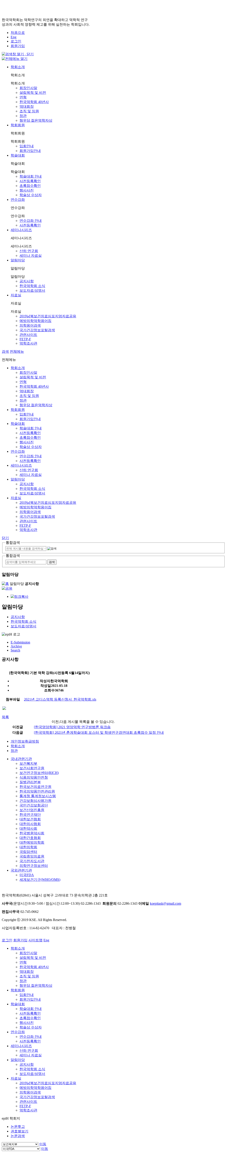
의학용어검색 (30, 325)
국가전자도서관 (32, 861)
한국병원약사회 (32, 833)
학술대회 (18, 155)
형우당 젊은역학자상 (36, 120)
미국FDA (27, 875)
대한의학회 (28, 847)
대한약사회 (28, 828)
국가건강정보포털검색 (37, 330)
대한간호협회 (30, 838)
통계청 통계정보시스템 (38, 796)
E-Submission (20, 642)
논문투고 (18, 1126)
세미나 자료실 (31, 255)
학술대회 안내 (31, 176)
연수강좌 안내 (31, 220)
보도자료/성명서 (32, 290)
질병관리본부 (30, 782)
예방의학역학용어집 (35, 321)
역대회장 (27, 106)
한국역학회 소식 (32, 286)
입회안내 (27, 146)
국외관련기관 (21, 870)
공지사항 (27, 281)
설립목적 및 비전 (33, 92)
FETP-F (25, 339)
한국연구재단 (30, 814)
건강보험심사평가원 (35, 801)
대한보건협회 (30, 819)
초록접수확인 (30, 186)
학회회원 (18, 125)
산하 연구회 (29, 251)
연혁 (23, 97)
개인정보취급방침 (25, 741)
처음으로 (18, 32)
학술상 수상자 (31, 195)
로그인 (16, 41)
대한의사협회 (30, 824)
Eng (13, 37)
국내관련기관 (21, 759)
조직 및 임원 (29, 111)
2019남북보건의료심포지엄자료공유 (48, 316)
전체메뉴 (17, 351)
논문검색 (18, 1136)
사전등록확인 (30, 181)
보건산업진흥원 (32, 810)
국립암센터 (28, 852)
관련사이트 (28, 335)
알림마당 (18, 260)
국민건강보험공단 (34, 805)
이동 (42, 1144)
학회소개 (18, 67)
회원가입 (18, 46)
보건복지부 (28, 763)
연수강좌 (18, 199)
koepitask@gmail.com (165, 903)
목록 (5, 717)
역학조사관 (28, 343)
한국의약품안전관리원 (37, 791)
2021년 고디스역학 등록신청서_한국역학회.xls (60, 699)
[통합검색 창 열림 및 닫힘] (18, 54)
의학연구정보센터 (34, 866)
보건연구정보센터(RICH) (39, 773)
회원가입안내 (30, 151)
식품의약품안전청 (34, 777)
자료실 (16, 295)
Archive (16, 646)
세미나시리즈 (21, 230)
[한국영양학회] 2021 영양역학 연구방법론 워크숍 (72, 727)
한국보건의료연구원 (35, 787)
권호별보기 (19, 1131)
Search (15, 650)
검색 (5, 351)
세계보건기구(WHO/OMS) (40, 879)
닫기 (5, 538)
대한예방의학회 (32, 842)
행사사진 (27, 190)
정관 (23, 116)
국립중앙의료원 (32, 856)
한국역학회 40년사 (34, 102)
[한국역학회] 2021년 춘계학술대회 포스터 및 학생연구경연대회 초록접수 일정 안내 (99, 732)
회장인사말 (28, 88)
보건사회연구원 (32, 768)
